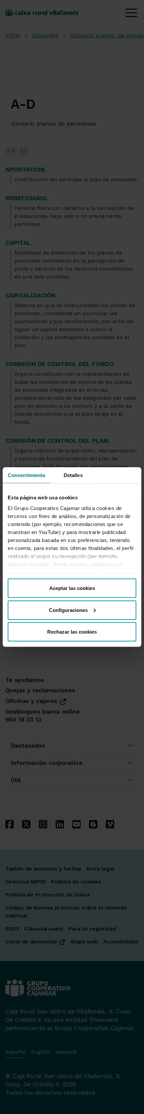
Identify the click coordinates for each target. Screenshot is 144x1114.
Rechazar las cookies (72, 632)
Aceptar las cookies (72, 588)
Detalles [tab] (73, 475)
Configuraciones (68, 610)
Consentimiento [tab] (26, 475)
